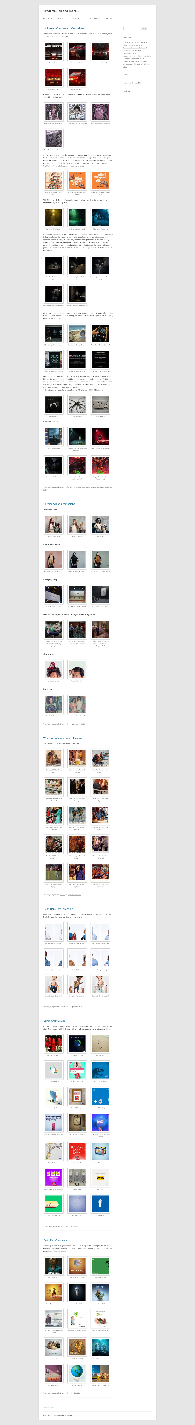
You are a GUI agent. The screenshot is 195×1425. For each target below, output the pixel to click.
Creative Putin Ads (129, 53)
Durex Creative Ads (54, 1020)
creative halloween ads (92, 487)
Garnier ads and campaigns (59, 503)
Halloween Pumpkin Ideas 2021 (133, 59)
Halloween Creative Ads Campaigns (63, 28)
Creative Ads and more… (61, 11)
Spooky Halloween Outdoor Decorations (137, 56)
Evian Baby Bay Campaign (58, 908)
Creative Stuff (62, 19)
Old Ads (109, 19)
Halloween (77, 19)
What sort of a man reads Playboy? (63, 738)
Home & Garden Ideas (93, 19)
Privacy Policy (47, 1415)
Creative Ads (47, 19)
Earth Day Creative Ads (56, 1240)
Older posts (48, 1407)
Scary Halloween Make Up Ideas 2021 (135, 61)
